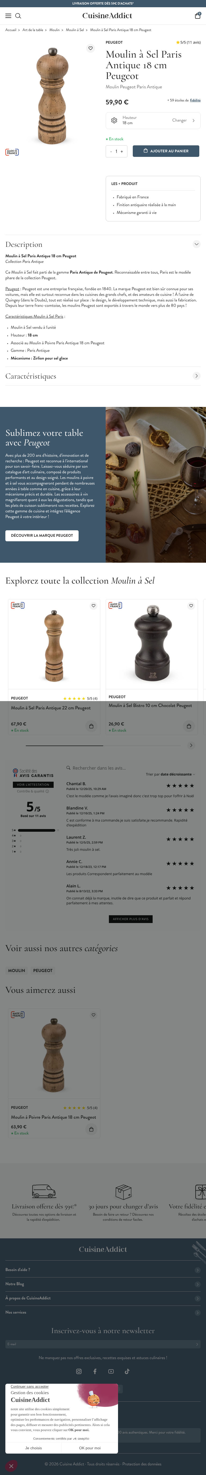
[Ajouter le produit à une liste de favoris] (90, 48)
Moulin (54, 30)
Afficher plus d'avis (131, 919)
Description (23, 244)
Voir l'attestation (33, 785)
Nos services (15, 1312)
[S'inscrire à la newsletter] (198, 1344)
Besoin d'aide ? (17, 1270)
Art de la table (33, 30)
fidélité (195, 100)
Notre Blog (14, 1284)
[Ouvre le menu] (8, 16)
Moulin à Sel (75, 30)
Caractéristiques (30, 376)
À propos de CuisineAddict (28, 1298)
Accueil (10, 30)
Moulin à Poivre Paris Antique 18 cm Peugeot (53, 1117)
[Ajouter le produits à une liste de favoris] (93, 606)
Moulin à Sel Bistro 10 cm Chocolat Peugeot (150, 705)
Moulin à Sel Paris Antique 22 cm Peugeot (51, 707)
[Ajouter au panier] (91, 726)
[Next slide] (191, 746)
